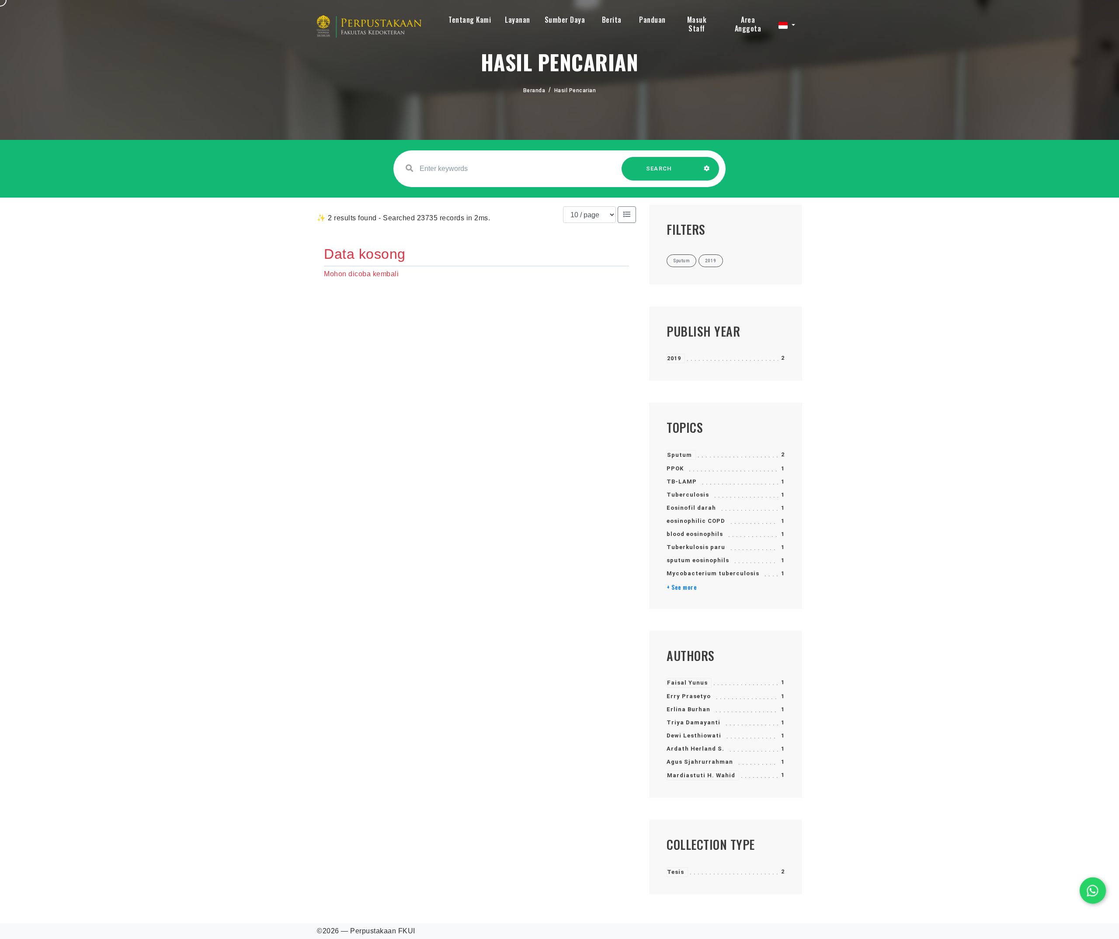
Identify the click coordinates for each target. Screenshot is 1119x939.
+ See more (682, 587)
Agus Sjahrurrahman (700, 761)
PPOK (675, 468)
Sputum (679, 455)
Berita (612, 19)
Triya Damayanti (693, 722)
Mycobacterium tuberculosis (713, 573)
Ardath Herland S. (695, 748)
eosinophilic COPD (696, 521)
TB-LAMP (682, 481)
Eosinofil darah (691, 507)
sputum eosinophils (698, 560)
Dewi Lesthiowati (694, 735)
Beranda (534, 90)
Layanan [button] (517, 19)
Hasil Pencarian (575, 90)
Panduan (652, 19)
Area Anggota (748, 24)
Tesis (675, 872)
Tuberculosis (688, 494)
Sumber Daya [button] (565, 19)
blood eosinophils (695, 534)
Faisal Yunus (687, 682)
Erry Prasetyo (689, 696)
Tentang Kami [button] (469, 19)
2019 (674, 358)
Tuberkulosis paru (696, 547)
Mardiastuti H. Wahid (701, 775)
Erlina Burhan (688, 709)
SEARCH (659, 168)
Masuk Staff (697, 24)
